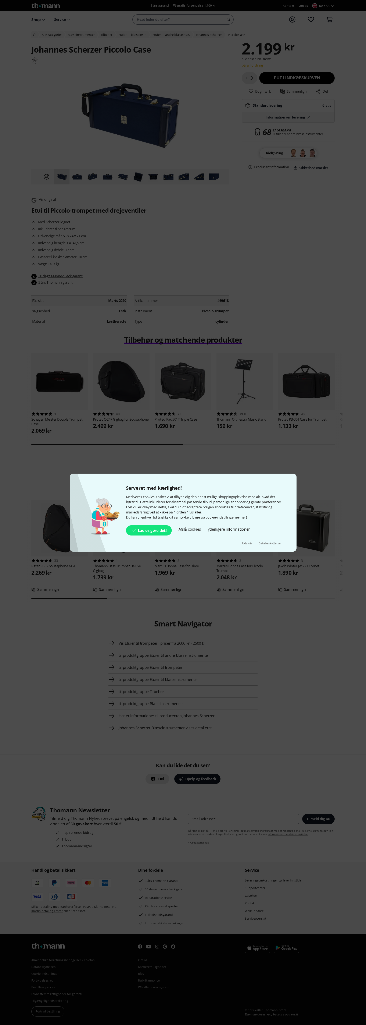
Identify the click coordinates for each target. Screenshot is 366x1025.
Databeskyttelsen (270, 543)
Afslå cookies (190, 529)
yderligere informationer (229, 529)
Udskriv (247, 543)
